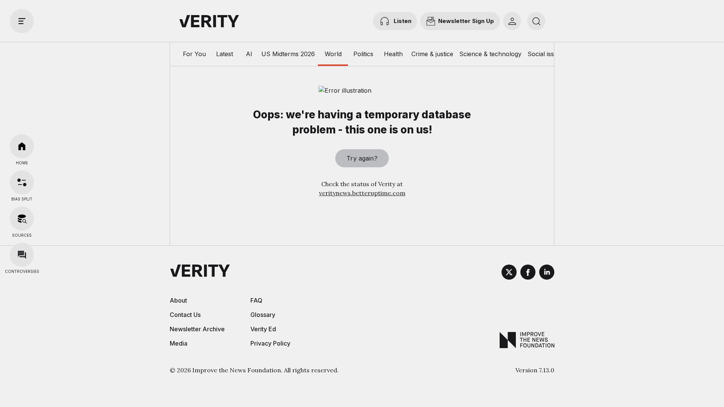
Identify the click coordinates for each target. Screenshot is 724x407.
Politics (363, 54)
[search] (536, 21)
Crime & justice (432, 54)
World (333, 54)
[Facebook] (527, 273)
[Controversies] (22, 255)
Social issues (546, 54)
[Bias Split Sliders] (22, 182)
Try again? (362, 158)
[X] (509, 273)
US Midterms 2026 (288, 54)
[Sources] (22, 219)
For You (194, 54)
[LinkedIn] (546, 273)
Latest (224, 54)
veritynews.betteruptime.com (362, 193)
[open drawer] (22, 21)
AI (249, 54)
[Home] (22, 146)
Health (393, 54)
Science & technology (490, 54)
